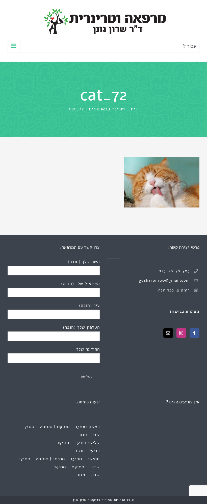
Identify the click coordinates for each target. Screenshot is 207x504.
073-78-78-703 (174, 271)
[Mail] (168, 333)
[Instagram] (181, 333)
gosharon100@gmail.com (164, 280)
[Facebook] (194, 333)
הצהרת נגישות (184, 311)
